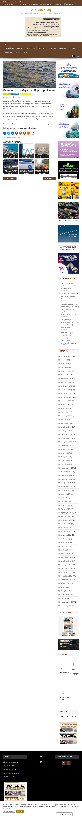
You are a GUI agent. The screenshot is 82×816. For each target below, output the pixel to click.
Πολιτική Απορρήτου (46, 4)
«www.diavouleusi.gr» (21, 4)
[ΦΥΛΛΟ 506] (72, 634)
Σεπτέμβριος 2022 (66, 531)
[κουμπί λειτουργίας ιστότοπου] (73, 56)
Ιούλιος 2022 (65, 539)
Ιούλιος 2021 (65, 583)
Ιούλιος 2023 (65, 494)
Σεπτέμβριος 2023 (66, 486)
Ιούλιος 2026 (65, 360)
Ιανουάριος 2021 (66, 606)
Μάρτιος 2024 (65, 464)
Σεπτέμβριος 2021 (66, 576)
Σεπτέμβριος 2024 (66, 442)
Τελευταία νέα (8, 4)
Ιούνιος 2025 (65, 408)
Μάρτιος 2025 (65, 419)
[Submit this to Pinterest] (16, 133)
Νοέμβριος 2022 (66, 524)
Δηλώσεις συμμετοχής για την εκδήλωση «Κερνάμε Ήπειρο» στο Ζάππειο (69, 296)
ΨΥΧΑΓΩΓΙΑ (8, 52)
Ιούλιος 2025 (65, 404)
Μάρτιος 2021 (65, 598)
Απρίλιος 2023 (65, 505)
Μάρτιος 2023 (65, 509)
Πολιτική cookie (58, 4)
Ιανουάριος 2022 (66, 561)
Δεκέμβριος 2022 (66, 520)
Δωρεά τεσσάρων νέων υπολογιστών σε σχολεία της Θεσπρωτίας (69, 285)
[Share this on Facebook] (4, 133)
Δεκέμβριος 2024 (66, 431)
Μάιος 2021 (64, 591)
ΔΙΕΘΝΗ (18, 52)
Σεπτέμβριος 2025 (66, 397)
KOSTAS (17, 97)
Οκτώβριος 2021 (66, 572)
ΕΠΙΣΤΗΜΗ (72, 48)
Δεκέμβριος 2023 (66, 475)
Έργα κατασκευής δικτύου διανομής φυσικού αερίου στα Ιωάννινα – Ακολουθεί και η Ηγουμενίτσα (11, 178)
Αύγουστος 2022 (66, 535)
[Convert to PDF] (24, 133)
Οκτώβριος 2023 (66, 483)
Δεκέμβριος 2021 (66, 565)
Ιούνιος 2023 (65, 498)
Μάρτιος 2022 (65, 553)
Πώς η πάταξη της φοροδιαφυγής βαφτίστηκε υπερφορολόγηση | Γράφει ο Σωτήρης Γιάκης (69, 323)
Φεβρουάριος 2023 (67, 513)
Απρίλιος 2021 (65, 594)
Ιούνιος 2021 (65, 587)
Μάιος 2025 (64, 412)
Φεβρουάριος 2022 (67, 557)
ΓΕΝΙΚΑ (26, 52)
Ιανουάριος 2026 (66, 382)
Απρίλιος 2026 (65, 371)
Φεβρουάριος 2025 (67, 423)
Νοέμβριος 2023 (66, 479)
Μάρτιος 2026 (65, 375)
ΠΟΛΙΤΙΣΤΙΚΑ (31, 48)
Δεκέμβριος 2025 (66, 386)
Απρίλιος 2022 (65, 550)
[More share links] (28, 133)
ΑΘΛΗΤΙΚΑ (62, 48)
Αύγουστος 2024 (66, 446)
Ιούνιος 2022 (65, 542)
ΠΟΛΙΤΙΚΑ (20, 48)
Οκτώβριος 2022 (66, 527)
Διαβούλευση (41, 10)
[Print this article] (20, 133)
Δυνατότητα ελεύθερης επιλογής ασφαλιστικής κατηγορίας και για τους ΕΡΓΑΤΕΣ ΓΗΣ (50, 178)
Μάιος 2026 (64, 367)
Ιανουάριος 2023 (66, 516)
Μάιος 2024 (64, 457)
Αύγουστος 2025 (66, 401)
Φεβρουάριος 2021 (67, 602)
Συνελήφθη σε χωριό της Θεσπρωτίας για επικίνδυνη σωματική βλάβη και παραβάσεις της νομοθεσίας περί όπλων (70, 309)
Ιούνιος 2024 (65, 453)
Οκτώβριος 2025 (66, 393)
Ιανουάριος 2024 (66, 472)
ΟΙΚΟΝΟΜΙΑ (42, 48)
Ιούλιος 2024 (65, 449)
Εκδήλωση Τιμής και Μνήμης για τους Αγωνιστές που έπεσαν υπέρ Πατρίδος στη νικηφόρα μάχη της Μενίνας (70, 338)
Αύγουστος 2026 (66, 356)
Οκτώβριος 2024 (66, 438)
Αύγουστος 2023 (66, 490)
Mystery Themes (48, 813)
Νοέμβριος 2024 (66, 434)
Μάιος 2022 (64, 546)
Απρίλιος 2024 (65, 460)
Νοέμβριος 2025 (66, 390)
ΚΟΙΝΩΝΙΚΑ (52, 48)
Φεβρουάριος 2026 (67, 378)
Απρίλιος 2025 (65, 416)
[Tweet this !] (8, 133)
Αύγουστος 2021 (66, 580)
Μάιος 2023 (64, 501)
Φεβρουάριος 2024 (67, 468)
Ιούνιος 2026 (65, 363)
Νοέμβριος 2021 (66, 568)
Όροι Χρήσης (69, 4)
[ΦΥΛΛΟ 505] (64, 634)
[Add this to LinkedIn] (12, 133)
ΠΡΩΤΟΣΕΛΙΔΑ (33, 4)
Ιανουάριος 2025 (66, 427)
